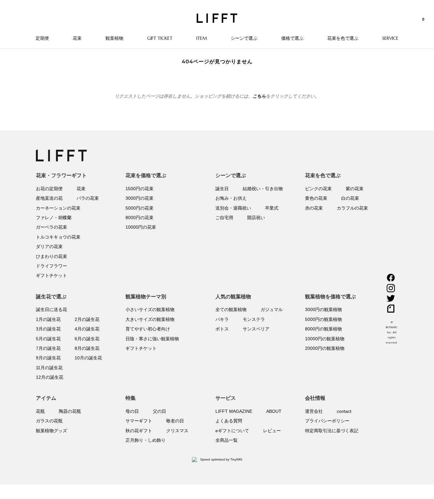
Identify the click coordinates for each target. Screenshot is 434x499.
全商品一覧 (226, 440)
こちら (259, 96)
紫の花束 (354, 188)
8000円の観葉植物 (323, 328)
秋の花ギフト (138, 430)
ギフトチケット (51, 275)
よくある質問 (228, 420)
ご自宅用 (224, 217)
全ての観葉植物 (231, 309)
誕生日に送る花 (51, 309)
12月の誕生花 (49, 377)
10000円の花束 (140, 227)
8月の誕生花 (87, 348)
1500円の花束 (139, 188)
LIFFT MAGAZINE (233, 411)
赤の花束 (314, 208)
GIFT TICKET (160, 38)
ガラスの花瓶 (49, 420)
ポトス (222, 328)
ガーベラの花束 (51, 227)
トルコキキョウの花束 (58, 236)
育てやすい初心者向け (147, 328)
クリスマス (177, 430)
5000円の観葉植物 (323, 319)
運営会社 (314, 411)
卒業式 (271, 208)
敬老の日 (175, 420)
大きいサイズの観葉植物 (149, 319)
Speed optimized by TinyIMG (220, 459)
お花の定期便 (49, 188)
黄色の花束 (316, 198)
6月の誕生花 (87, 338)
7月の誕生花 (48, 348)
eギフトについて (232, 430)
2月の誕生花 (87, 319)
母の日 (132, 411)
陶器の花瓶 (70, 411)
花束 (81, 188)
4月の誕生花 (87, 328)
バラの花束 (88, 198)
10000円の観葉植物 (324, 338)
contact (344, 411)
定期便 (42, 38)
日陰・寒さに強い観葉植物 (152, 338)
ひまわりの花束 (51, 256)
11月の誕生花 (49, 367)
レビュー (272, 430)
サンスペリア (256, 328)
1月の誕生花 (48, 319)
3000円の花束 (139, 198)
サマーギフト (138, 420)
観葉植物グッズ (51, 430)
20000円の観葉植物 (324, 348)
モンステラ (254, 319)
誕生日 (222, 188)
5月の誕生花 (48, 338)
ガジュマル (272, 309)
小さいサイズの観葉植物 (149, 309)
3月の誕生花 (48, 328)
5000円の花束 (139, 208)
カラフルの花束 (352, 208)
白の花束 (350, 198)
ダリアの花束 (49, 246)
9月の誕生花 (48, 357)
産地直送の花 (49, 198)
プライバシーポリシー (327, 420)
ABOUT (273, 411)
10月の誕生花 (88, 357)
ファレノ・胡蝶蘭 (53, 217)
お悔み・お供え (231, 198)
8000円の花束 (139, 217)
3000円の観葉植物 (323, 309)
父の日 (159, 411)
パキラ (222, 319)
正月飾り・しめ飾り (145, 440)
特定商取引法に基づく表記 (331, 430)
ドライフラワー (51, 265)
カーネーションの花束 (58, 208)
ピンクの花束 (318, 188)
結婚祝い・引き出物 (263, 188)
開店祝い (256, 217)
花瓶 (40, 411)
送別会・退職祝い (233, 208)
